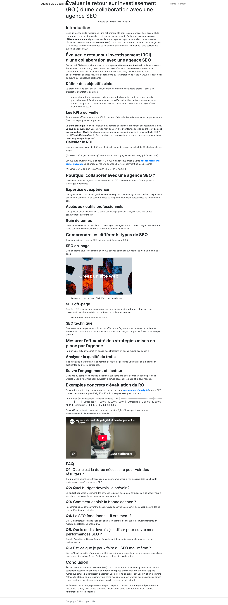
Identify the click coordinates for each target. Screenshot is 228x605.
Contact (182, 3)
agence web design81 (54, 3)
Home (173, 3)
